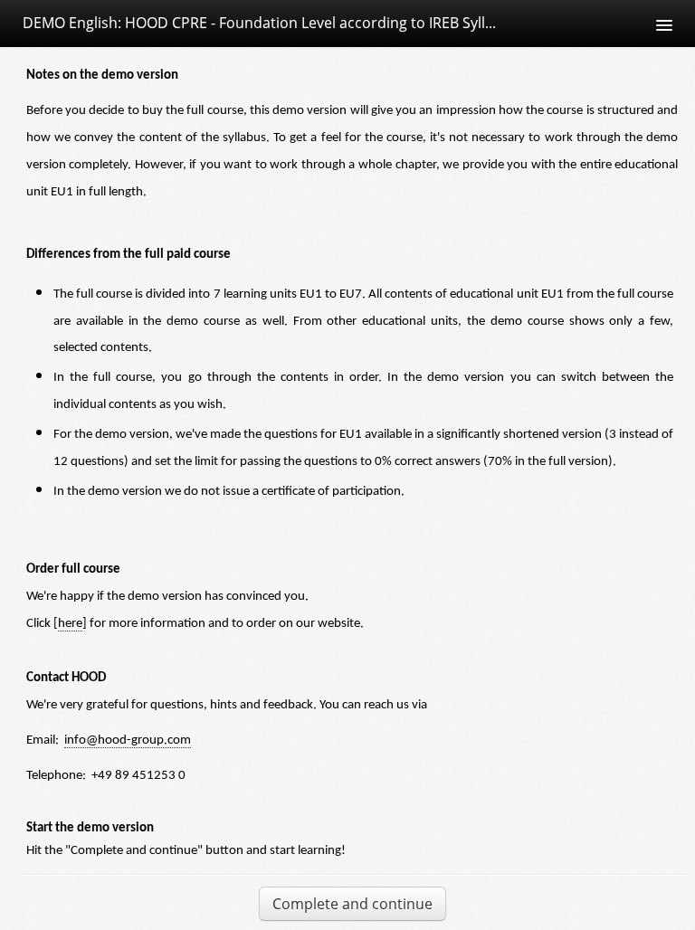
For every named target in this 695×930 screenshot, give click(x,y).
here (70, 624)
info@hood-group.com (127, 740)
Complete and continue (352, 904)
